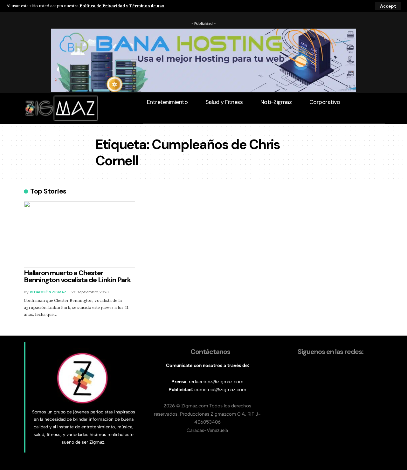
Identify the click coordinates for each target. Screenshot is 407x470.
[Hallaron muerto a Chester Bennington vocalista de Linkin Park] (79, 234)
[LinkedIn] (190, 118)
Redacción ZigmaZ (48, 292)
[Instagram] (181, 118)
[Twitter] (156, 118)
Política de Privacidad (102, 6)
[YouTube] (164, 118)
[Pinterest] (173, 118)
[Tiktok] (207, 118)
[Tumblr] (199, 118)
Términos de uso (146, 6)
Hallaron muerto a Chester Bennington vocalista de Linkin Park (77, 276)
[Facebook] (147, 118)
